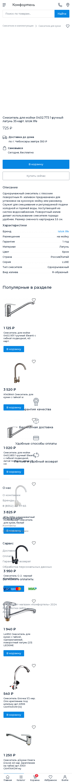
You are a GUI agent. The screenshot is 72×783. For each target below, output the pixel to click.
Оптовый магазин (15, 531)
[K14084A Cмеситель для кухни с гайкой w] (19, 373)
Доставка (9, 550)
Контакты (9, 525)
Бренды (8, 500)
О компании (11, 495)
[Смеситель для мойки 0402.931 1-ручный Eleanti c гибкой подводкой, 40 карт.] (19, 312)
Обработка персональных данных (27, 566)
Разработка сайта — (16, 610)
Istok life (63, 231)
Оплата (8, 556)
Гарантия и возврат (17, 561)
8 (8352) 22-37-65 (14, 505)
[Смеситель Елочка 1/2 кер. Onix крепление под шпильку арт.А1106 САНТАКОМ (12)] (19, 677)
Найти (62, 14)
